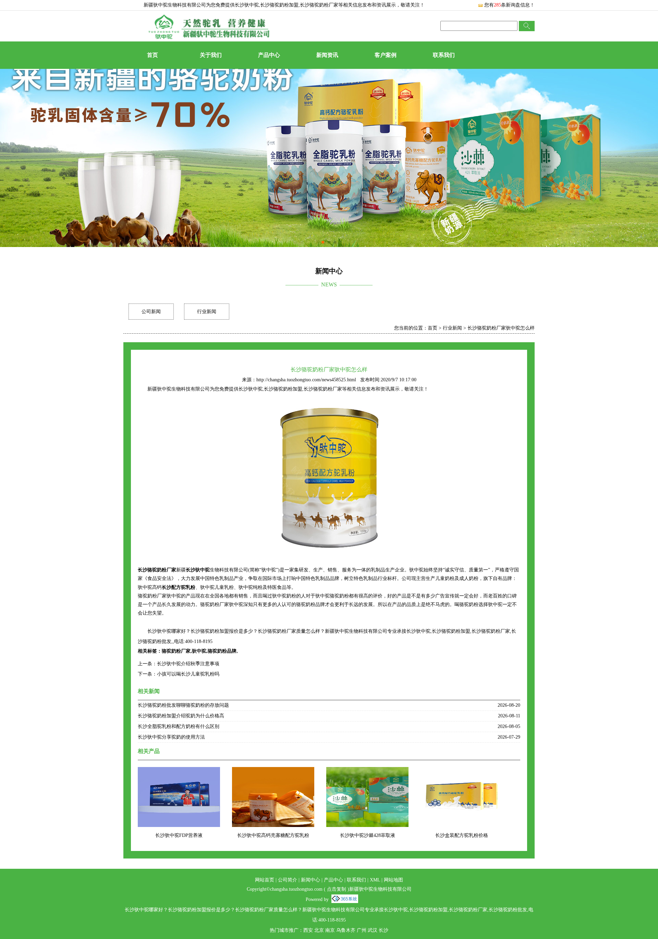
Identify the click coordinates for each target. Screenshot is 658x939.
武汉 (372, 930)
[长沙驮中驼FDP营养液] (179, 771)
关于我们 (211, 55)
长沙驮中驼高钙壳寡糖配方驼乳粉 (273, 835)
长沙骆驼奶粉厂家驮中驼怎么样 (501, 328)
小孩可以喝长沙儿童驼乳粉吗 (188, 674)
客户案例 (386, 55)
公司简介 (287, 879)
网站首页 (264, 879)
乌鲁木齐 (345, 930)
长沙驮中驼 (247, 5)
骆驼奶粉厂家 (176, 651)
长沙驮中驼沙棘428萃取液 (367, 835)
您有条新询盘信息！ (509, 5)
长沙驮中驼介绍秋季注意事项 (188, 663)
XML (375, 879)
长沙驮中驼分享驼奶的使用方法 (171, 737)
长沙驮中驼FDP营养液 (179, 835)
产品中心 (269, 55)
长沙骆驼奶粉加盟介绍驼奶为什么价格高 (181, 715)
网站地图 (393, 879)
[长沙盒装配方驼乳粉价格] (462, 771)
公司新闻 (151, 311)
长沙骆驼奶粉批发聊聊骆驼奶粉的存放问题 (183, 705)
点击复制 (336, 889)
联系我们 (444, 55)
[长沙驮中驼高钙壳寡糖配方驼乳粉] (273, 771)
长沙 (383, 930)
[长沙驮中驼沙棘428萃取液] (367, 771)
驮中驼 (199, 651)
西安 (308, 930)
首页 (152, 55)
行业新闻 (206, 311)
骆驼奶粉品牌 (222, 651)
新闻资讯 (327, 55)
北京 (319, 930)
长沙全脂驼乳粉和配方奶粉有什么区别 (178, 726)
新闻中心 (310, 879)
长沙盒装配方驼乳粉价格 (461, 835)
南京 (330, 930)
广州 (361, 930)
